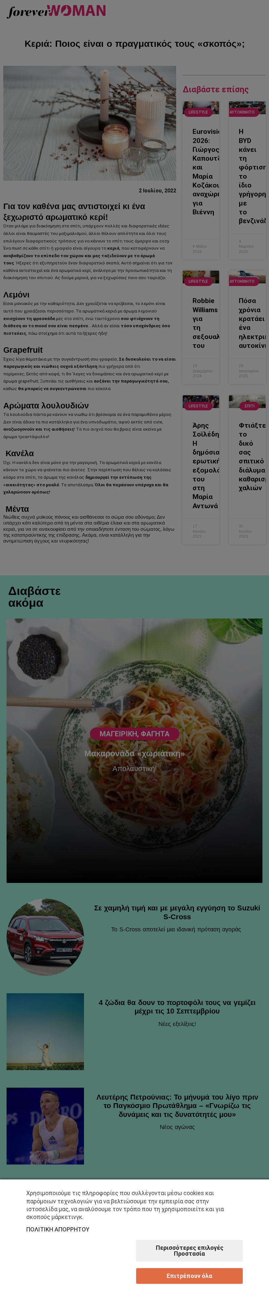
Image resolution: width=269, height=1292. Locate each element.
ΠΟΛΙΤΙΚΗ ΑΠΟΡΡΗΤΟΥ (58, 1229)
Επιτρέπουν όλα (189, 1275)
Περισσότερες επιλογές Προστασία (189, 1250)
